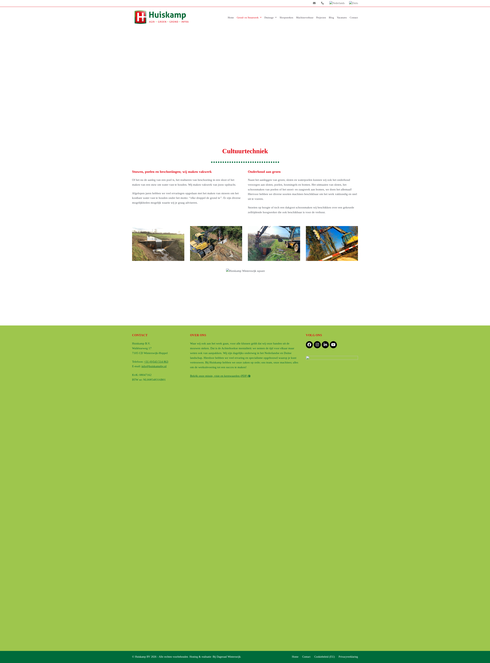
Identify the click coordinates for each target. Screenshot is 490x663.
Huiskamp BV (143, 656)
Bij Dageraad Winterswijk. (227, 656)
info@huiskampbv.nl (245, 306)
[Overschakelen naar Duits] (353, 3)
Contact (306, 656)
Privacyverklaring (348, 656)
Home (295, 656)
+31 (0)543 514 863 (156, 361)
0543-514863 (247, 311)
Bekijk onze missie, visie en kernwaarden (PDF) (220, 375)
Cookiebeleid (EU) (324, 656)
